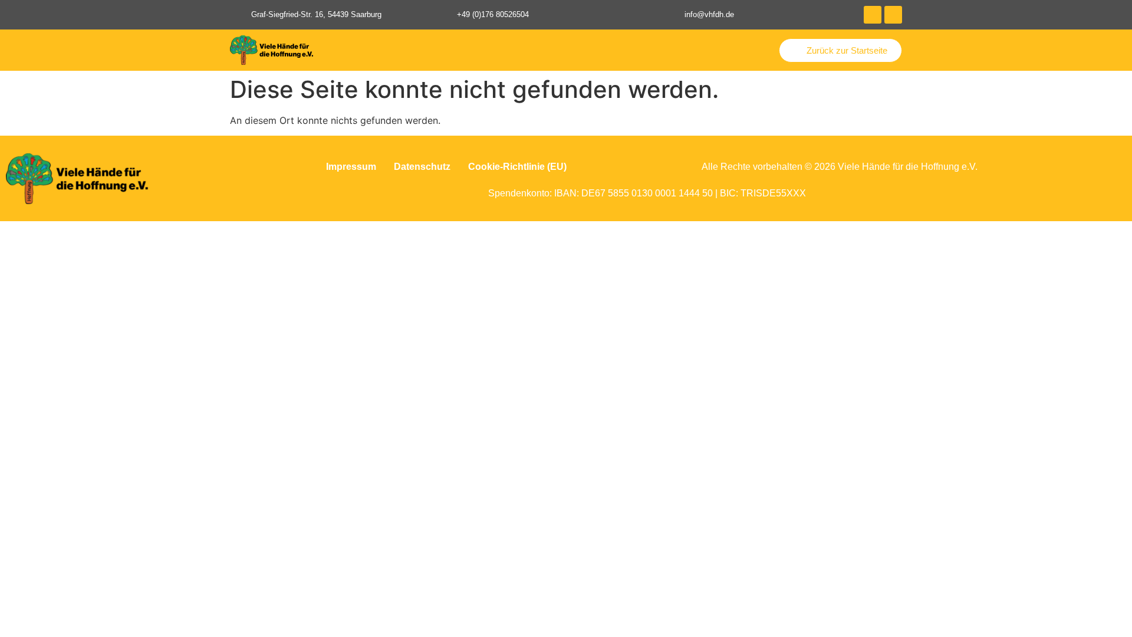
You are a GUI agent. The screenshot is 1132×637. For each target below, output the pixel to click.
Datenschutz (422, 167)
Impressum (351, 167)
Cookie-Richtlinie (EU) (517, 167)
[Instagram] (893, 15)
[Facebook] (872, 15)
